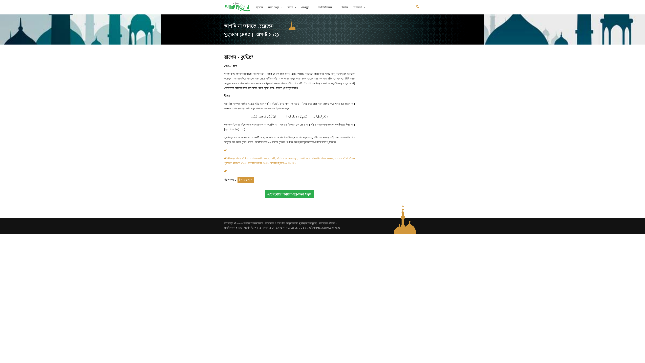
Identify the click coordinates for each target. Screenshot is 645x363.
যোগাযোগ (357, 7)
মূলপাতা (259, 7)
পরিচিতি (344, 7)
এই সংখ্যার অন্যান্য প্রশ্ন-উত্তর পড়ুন (289, 194)
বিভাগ (290, 7)
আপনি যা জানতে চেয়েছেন (249, 26)
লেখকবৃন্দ (305, 7)
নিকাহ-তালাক (245, 179)
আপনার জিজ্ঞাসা (325, 7)
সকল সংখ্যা (273, 7)
